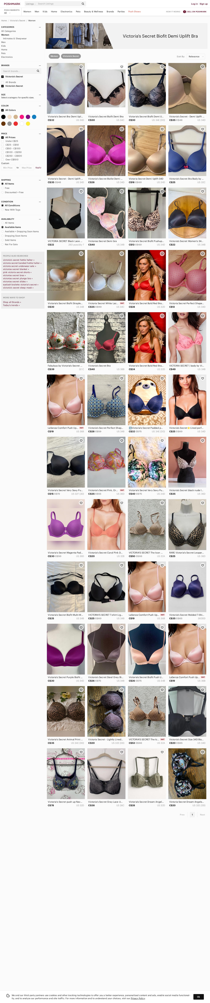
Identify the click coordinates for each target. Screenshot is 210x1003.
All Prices (10, 137)
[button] (31, 3)
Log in (194, 3)
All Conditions (12, 205)
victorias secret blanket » (16, 269)
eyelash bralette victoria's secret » (20, 284)
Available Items (13, 227)
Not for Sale (11, 244)
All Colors (10, 110)
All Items (9, 183)
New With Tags (12, 209)
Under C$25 (12, 141)
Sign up (204, 3)
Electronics (66, 11)
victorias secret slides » (15, 281)
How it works (173, 11)
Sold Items (10, 240)
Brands (110, 11)
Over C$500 (12, 159)
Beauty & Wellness (93, 11)
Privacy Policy (138, 998)
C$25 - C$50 (12, 144)
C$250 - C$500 (14, 155)
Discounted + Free (14, 192)
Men (37, 11)
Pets (78, 11)
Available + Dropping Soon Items (22, 231)
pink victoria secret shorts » (17, 272)
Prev (182, 814)
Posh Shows (134, 11)
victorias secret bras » (14, 275)
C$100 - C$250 (14, 152)
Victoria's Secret (18, 20)
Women (27, 11)
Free (7, 188)
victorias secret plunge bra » (18, 278)
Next (202, 814)
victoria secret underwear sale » (19, 266)
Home (54, 11)
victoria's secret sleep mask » (18, 287)
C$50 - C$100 (13, 148)
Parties (121, 11)
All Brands (10, 82)
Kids (45, 11)
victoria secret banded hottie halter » (22, 263)
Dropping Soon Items (16, 235)
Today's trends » (11, 305)
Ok (198, 996)
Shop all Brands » (12, 302)
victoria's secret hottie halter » (18, 260)
